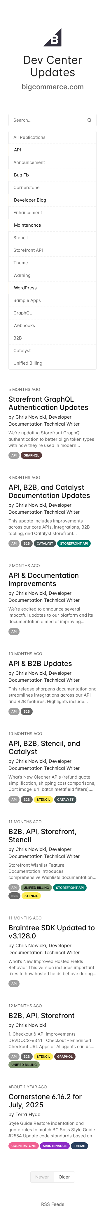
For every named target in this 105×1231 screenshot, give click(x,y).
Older (64, 1177)
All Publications (29, 137)
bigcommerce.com (53, 87)
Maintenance (27, 225)
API (17, 150)
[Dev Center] (52, 38)
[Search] (89, 120)
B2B (17, 338)
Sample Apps (27, 300)
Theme (20, 262)
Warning (22, 275)
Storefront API (28, 250)
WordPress (25, 288)
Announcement (29, 162)
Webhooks (24, 325)
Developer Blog (30, 200)
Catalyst (22, 350)
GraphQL (22, 313)
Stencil (20, 237)
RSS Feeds (52, 1204)
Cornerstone (26, 187)
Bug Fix (21, 175)
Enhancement (27, 212)
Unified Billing (27, 363)
